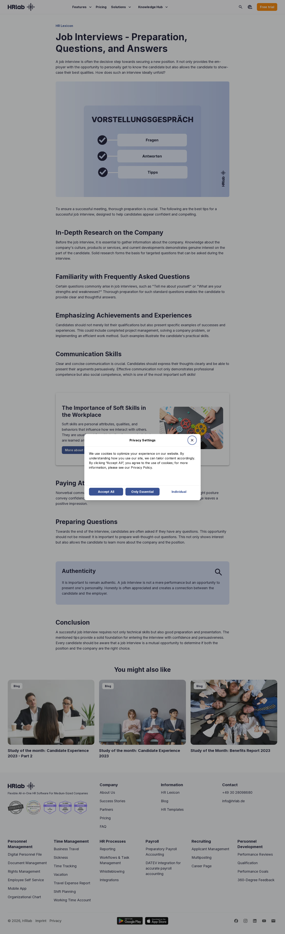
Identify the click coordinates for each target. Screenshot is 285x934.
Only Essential (142, 492)
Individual (179, 492)
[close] (192, 440)
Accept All (106, 492)
